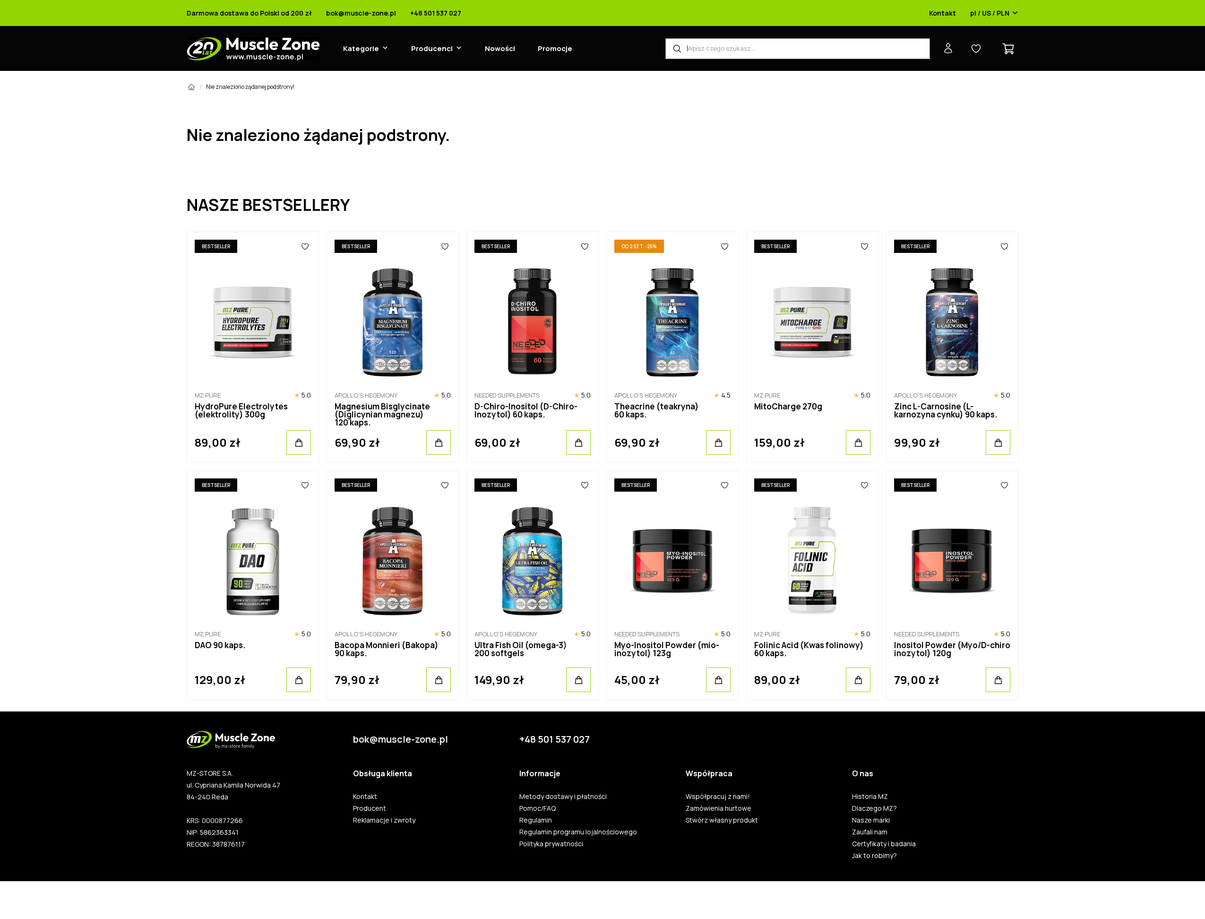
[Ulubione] (305, 246)
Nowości (500, 48)
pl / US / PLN (989, 13)
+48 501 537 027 (435, 13)
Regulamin (535, 820)
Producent (369, 808)
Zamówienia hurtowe (718, 808)
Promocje (555, 48)
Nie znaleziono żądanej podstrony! (250, 87)
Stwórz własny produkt (722, 820)
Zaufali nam (869, 832)
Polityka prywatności (551, 844)
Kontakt (942, 13)
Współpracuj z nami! (718, 796)
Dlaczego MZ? (874, 808)
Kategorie (361, 48)
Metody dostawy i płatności (563, 796)
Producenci (432, 48)
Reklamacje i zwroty (384, 820)
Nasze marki (871, 820)
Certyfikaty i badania (884, 844)
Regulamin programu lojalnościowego (578, 832)
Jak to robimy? (874, 855)
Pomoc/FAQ (537, 808)
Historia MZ (870, 796)
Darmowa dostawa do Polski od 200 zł (249, 13)
